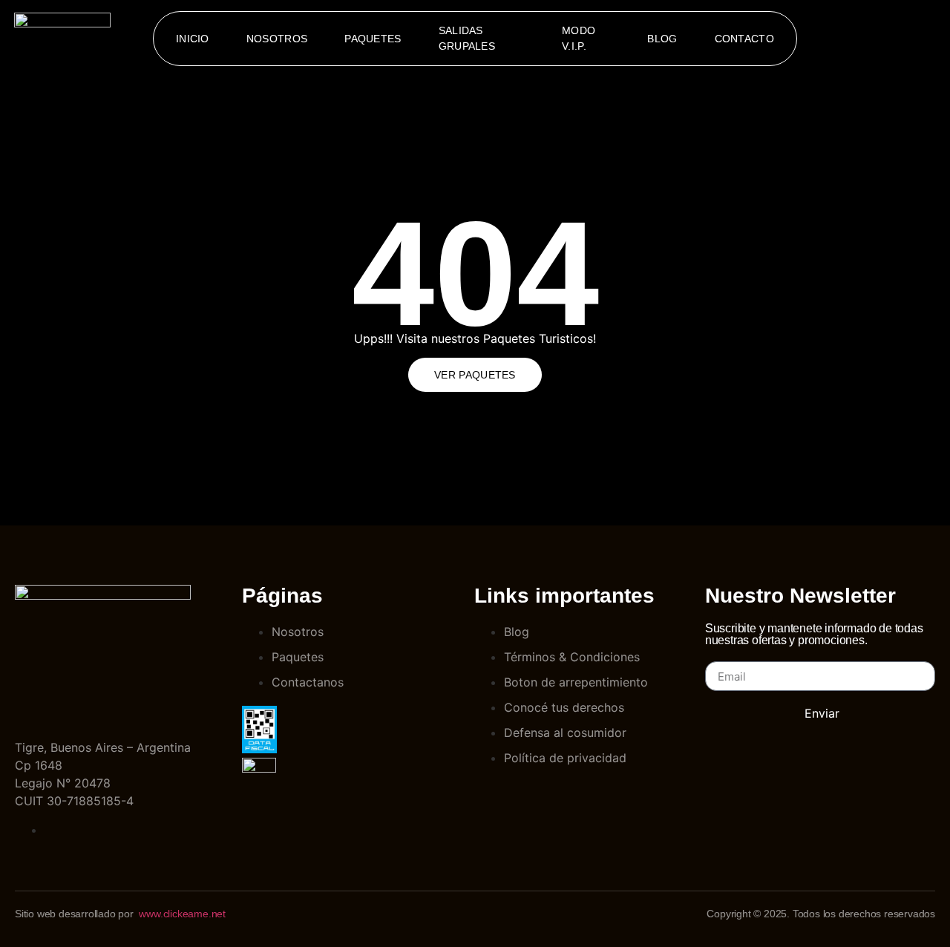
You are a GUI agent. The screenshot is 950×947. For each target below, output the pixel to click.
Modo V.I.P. (578, 38)
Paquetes (372, 39)
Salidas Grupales (467, 38)
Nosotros (276, 39)
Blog (662, 39)
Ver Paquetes (475, 375)
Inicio (192, 39)
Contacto (744, 39)
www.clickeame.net (182, 914)
